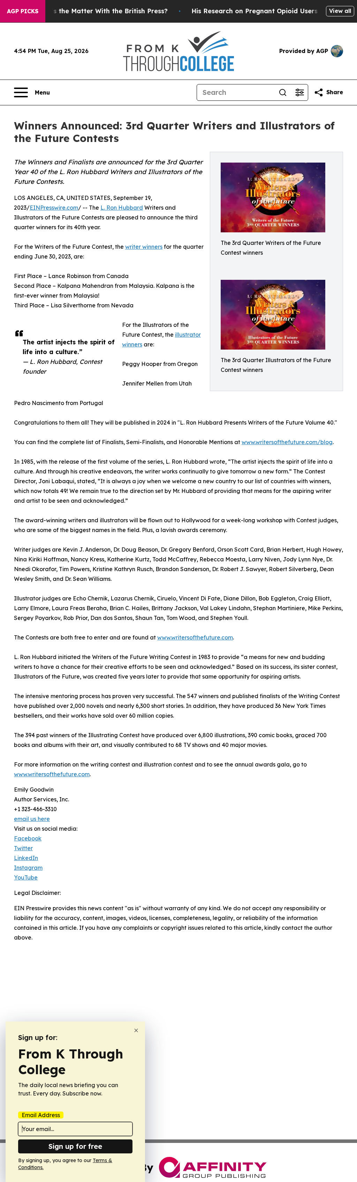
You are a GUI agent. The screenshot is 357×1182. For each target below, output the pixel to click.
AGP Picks (22, 11)
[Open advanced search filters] (299, 92)
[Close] (136, 1030)
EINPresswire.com (54, 207)
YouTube (26, 877)
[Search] (282, 92)
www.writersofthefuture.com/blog (287, 442)
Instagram (28, 867)
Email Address (41, 1115)
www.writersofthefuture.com (195, 637)
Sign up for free (75, 1146)
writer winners (143, 246)
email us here (32, 818)
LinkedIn (26, 857)
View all (340, 10)
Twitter (23, 848)
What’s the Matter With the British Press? (101, 11)
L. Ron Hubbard (121, 207)
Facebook (27, 838)
